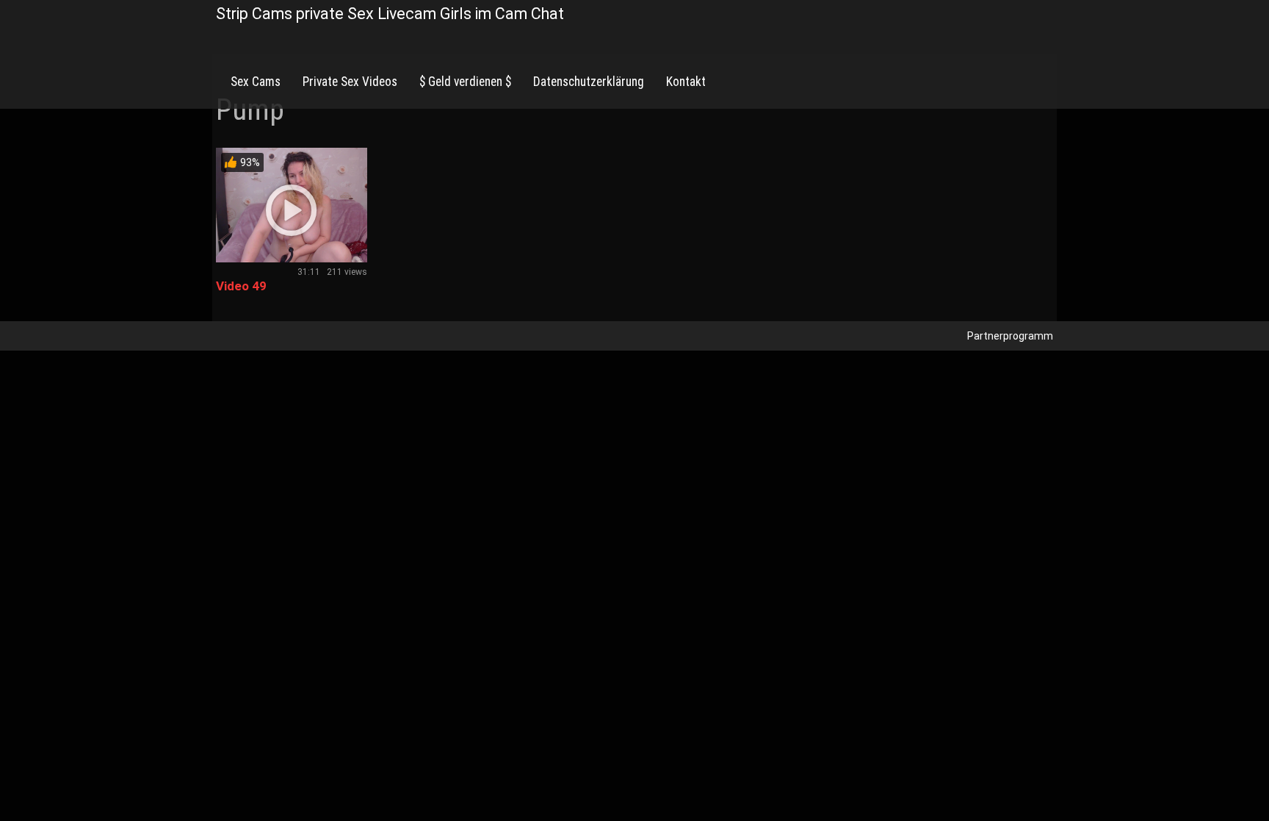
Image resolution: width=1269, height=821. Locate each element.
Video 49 (241, 286)
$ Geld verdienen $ (465, 81)
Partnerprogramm (1010, 336)
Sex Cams (256, 81)
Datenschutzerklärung (588, 81)
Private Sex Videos (350, 81)
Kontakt (686, 81)
